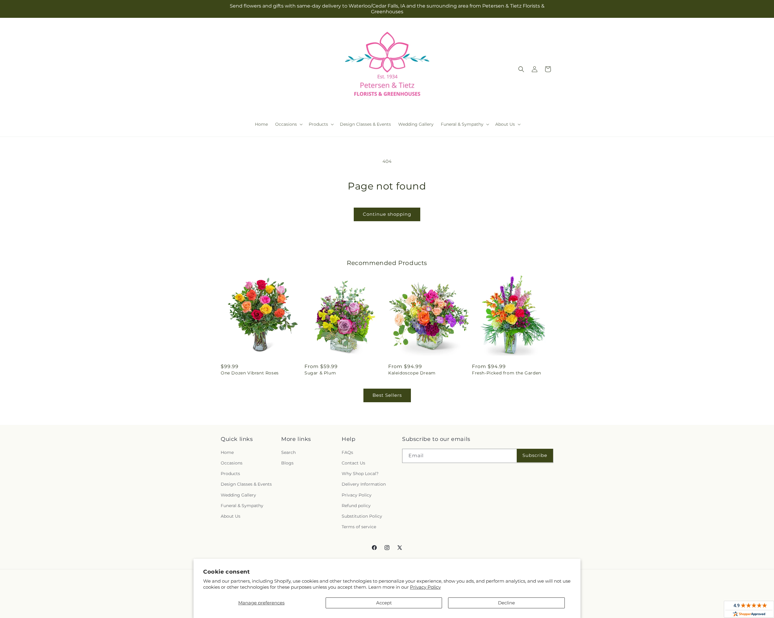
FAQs (347, 452)
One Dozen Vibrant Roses (250, 373)
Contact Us (353, 463)
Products (230, 473)
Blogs (287, 463)
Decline (506, 603)
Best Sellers (387, 395)
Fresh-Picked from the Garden (506, 373)
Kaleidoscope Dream (412, 373)
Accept (384, 603)
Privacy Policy (425, 587)
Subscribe (534, 455)
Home (227, 452)
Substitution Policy (362, 516)
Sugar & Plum (320, 373)
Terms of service (359, 526)
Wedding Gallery (238, 495)
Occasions (231, 463)
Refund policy (356, 505)
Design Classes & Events (246, 484)
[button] (288, 124)
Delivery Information (364, 484)
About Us (230, 516)
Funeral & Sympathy (242, 505)
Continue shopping (387, 214)
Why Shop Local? (360, 473)
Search (288, 452)
